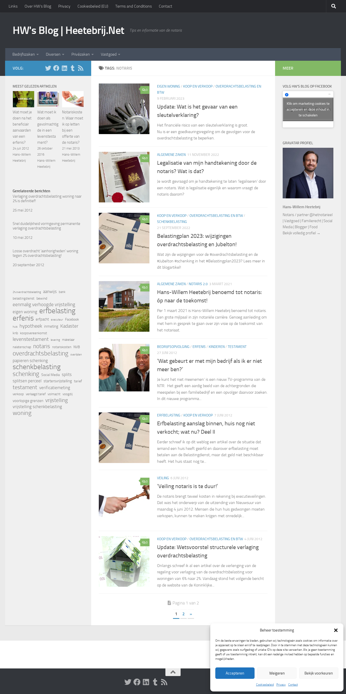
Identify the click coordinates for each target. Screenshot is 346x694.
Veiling (163, 478)
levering (55, 340)
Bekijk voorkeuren (318, 673)
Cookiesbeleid (265, 684)
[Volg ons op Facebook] (56, 68)
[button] (335, 630)
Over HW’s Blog (38, 6)
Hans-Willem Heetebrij (301, 207)
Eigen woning (168, 86)
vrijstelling (56, 400)
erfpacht (42, 319)
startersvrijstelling (58, 381)
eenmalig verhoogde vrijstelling (44, 304)
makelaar (68, 340)
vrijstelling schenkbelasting (37, 406)
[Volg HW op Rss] (81, 68)
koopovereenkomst (33, 333)
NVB (76, 347)
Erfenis (199, 347)
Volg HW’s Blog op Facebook (307, 86)
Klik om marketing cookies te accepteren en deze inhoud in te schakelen (308, 109)
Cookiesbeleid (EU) (93, 6)
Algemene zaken (171, 155)
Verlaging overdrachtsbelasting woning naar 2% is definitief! (47, 198)
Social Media (50, 375)
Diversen (53, 54)
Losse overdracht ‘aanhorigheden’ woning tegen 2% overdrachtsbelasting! (45, 253)
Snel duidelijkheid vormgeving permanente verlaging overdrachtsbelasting (46, 225)
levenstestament (31, 339)
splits (67, 374)
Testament (237, 347)
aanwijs (50, 291)
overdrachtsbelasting (40, 353)
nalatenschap (22, 347)
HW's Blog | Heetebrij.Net (68, 30)
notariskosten (61, 347)
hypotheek (31, 326)
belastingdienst (23, 298)
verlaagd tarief (36, 394)
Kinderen (217, 347)
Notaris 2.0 (198, 284)
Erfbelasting (168, 415)
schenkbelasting (37, 367)
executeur (57, 319)
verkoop (18, 394)
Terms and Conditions (133, 6)
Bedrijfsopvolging (173, 347)
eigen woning (25, 311)
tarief (78, 381)
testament (25, 387)
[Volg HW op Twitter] (48, 68)
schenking (26, 374)
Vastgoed (109, 54)
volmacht (54, 394)
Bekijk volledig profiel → (301, 233)
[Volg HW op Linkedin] (64, 68)
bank (62, 292)
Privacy (281, 684)
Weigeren (277, 673)
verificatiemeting (54, 387)
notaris (41, 346)
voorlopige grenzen (28, 400)
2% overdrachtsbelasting (27, 292)
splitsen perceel (27, 380)
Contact (293, 684)
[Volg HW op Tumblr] (72, 68)
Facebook (72, 319)
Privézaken (80, 54)
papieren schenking (30, 360)
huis (15, 326)
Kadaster (69, 326)
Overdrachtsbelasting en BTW (216, 216)
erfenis (23, 318)
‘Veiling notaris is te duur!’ (187, 486)
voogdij (68, 394)
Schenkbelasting (172, 222)
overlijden (76, 354)
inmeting (51, 326)
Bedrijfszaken (23, 54)
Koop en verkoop (198, 86)
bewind (41, 298)
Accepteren (235, 673)
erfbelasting (57, 311)
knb (15, 333)
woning (22, 413)
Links (13, 6)
